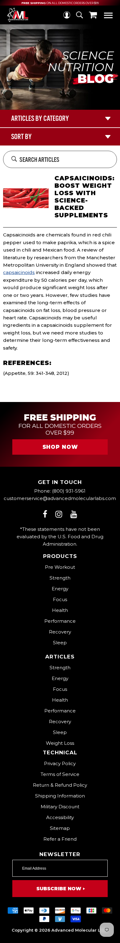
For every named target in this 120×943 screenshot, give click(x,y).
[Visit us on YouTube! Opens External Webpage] (73, 514)
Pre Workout (60, 567)
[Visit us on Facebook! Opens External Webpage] (45, 514)
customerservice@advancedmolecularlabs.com (60, 498)
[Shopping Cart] (93, 14)
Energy (60, 589)
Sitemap (60, 828)
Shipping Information (60, 796)
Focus (60, 599)
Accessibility (60, 817)
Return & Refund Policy (60, 785)
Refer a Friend (60, 839)
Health (60, 610)
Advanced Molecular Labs (79, 930)
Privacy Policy (60, 763)
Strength (60, 578)
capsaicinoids (19, 272)
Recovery (60, 632)
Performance (60, 621)
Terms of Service (60, 774)
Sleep (60, 643)
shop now (60, 447)
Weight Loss (60, 743)
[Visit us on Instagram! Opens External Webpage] (58, 514)
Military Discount (60, 807)
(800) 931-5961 (69, 491)
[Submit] (14, 159)
